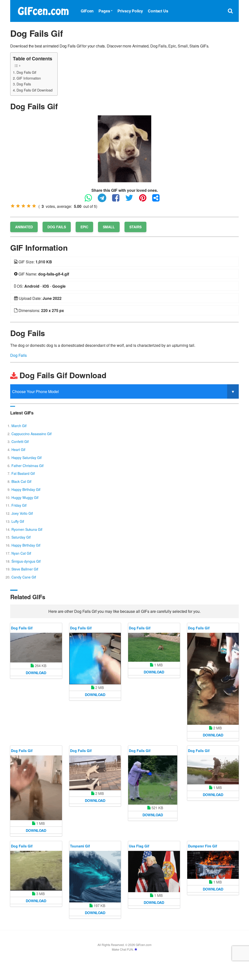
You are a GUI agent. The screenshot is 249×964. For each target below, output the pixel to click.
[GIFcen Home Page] (43, 10)
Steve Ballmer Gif (24, 569)
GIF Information (29, 78)
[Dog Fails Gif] (124, 148)
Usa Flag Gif (139, 846)
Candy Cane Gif (23, 577)
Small (109, 226)
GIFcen (87, 11)
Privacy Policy (130, 11)
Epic (84, 226)
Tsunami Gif (80, 846)
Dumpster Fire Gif (202, 846)
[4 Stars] (28, 205)
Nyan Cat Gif (21, 553)
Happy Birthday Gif (25, 489)
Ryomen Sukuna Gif (26, 529)
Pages (104, 11)
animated (24, 226)
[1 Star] (12, 205)
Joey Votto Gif (22, 513)
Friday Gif (19, 505)
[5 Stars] (34, 205)
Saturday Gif (21, 537)
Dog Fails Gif (26, 72)
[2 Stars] (18, 205)
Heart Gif (18, 449)
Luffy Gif (17, 521)
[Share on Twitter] (131, 200)
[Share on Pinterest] (145, 200)
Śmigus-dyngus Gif (26, 561)
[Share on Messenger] (158, 200)
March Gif (19, 425)
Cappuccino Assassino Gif (31, 433)
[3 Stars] (23, 205)
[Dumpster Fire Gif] (213, 865)
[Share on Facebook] (118, 200)
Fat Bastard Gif (23, 473)
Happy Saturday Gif (26, 457)
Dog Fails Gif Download (35, 89)
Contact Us (158, 11)
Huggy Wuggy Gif (24, 497)
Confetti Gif (20, 441)
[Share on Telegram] (104, 200)
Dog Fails (24, 83)
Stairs (135, 226)
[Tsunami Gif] (95, 877)
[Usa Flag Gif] (154, 871)
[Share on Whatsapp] (91, 200)
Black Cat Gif (21, 481)
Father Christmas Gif (27, 465)
